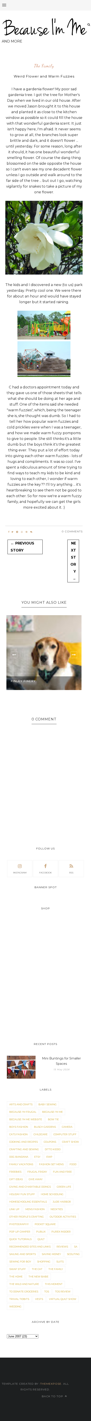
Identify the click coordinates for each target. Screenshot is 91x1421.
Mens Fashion (35, 1209)
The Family (44, 66)
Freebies (15, 1171)
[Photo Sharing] (44, 273)
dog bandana (18, 1156)
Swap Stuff (17, 1269)
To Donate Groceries (23, 1291)
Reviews (62, 1246)
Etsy (37, 1156)
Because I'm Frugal (22, 1111)
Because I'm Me (52, 1111)
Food (73, 1164)
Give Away (36, 1179)
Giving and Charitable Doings (30, 1186)
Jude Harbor (62, 1201)
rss (71, 872)
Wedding (15, 1306)
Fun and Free (62, 1171)
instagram (20, 872)
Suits (60, 1261)
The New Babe (38, 1276)
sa (75, 1246)
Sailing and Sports (22, 1254)
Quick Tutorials (20, 1239)
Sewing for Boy (20, 1261)
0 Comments (72, 531)
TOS (46, 1291)
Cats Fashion (18, 1134)
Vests (39, 1299)
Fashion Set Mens (51, 1164)
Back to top (53, 1396)
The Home (16, 1276)
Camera (67, 1126)
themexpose (50, 1383)
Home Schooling (52, 1194)
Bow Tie (53, 1119)
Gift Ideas (16, 1179)
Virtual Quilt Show (62, 1299)
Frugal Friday (37, 1171)
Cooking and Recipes (23, 1141)
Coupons (50, 1141)
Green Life (64, 1186)
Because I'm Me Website (25, 1119)
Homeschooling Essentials (28, 1201)
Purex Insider (61, 1231)
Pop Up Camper (19, 1231)
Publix (41, 1231)
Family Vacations (21, 1164)
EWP (49, 1156)
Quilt (41, 1239)
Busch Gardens (45, 1126)
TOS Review (62, 1291)
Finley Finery (23, 681)
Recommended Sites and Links (30, 1246)
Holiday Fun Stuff (22, 1194)
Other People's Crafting (26, 1216)
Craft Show (70, 1141)
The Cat (37, 1269)
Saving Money (51, 1254)
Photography (19, 1224)
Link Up (14, 1209)
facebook (45, 872)
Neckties (57, 1209)
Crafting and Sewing (24, 1149)
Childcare (40, 1134)
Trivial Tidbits (19, 1299)
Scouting (73, 1254)
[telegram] (17, 532)
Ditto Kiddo (53, 1149)
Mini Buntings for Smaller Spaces (61, 1061)
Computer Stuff (64, 1134)
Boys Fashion (18, 1126)
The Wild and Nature (24, 1284)
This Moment (54, 1284)
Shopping (43, 1261)
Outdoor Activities (63, 1216)
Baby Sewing (47, 1104)
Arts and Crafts (20, 1104)
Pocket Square (45, 1224)
